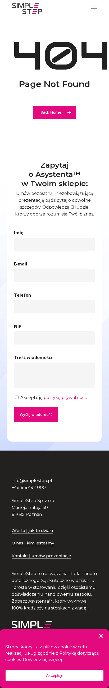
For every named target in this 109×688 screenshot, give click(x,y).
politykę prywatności (66, 397)
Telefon (22, 295)
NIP (17, 326)
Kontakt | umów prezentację (41, 555)
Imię (18, 233)
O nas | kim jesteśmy (33, 542)
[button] (101, 636)
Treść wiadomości (33, 357)
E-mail (20, 264)
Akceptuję (54, 675)
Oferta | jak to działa (32, 530)
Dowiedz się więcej (42, 659)
